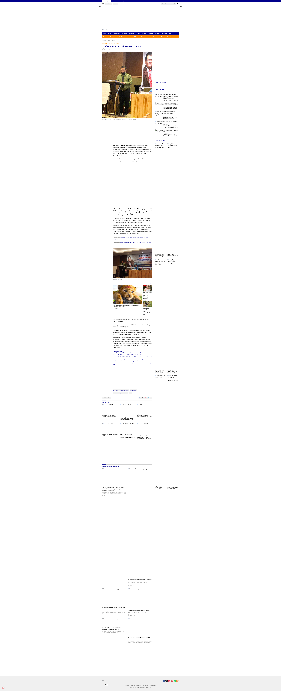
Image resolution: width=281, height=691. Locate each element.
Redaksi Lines (108, 49)
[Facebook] (164, 681)
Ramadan (105, 36)
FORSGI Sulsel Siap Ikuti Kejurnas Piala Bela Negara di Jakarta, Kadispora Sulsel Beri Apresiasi (109, 415)
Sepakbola (112, 36)
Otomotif (151, 33)
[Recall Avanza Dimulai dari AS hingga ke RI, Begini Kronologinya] (160, 314)
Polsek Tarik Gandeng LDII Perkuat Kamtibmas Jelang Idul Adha (110, 434)
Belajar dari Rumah (166, 36)
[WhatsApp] (175, 681)
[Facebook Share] (140, 398)
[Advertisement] (97, 27)
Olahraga (157, 33)
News (109, 33)
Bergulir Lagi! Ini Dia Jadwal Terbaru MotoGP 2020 (159, 487)
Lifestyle (144, 33)
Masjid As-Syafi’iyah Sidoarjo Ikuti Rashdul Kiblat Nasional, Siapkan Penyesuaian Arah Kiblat (127, 418)
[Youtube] (172, 681)
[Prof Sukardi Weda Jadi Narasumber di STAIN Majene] (140, 627)
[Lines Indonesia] (106, 29)
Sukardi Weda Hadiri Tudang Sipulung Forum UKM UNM (135, 242)
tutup (100, 6)
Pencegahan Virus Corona (153, 36)
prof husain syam (124, 390)
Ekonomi (124, 33)
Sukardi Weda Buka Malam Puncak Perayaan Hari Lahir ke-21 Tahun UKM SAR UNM (132, 363)
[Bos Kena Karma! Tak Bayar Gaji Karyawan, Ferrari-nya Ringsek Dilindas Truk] (173, 430)
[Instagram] (169, 681)
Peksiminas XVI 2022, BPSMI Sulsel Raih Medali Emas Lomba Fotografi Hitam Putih (132, 357)
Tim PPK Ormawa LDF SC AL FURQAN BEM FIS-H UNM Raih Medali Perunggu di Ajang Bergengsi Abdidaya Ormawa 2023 (113, 489)
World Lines (108, 3)
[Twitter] (166, 681)
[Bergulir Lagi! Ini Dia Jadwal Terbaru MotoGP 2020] (160, 430)
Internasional (117, 33)
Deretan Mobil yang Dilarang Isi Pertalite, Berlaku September (160, 255)
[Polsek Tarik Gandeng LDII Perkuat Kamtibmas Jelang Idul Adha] (110, 427)
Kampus (108, 43)
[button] (174, 4)
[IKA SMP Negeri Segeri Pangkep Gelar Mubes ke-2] (140, 523)
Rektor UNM (133, 390)
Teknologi (164, 33)
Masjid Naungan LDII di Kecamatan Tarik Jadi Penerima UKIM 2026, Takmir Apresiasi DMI (144, 437)
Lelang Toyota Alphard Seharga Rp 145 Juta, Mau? (172, 371)
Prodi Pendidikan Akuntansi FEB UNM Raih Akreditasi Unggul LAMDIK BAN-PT (112, 628)
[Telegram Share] (148, 398)
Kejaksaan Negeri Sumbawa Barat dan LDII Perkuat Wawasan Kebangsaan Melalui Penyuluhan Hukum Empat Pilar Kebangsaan (144, 415)
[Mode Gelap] (178, 4)
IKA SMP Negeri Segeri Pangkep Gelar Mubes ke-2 (140, 580)
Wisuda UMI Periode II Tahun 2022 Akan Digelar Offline (126, 361)
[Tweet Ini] (142, 398)
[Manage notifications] (3, 688)
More (170, 33)
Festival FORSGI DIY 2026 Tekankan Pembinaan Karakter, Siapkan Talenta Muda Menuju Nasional (127, 436)
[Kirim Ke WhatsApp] (151, 398)
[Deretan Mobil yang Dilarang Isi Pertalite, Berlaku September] (160, 198)
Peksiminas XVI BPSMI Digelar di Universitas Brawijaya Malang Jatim (129, 359)
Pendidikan (131, 33)
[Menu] (103, 4)
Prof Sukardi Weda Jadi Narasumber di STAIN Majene (139, 638)
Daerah (104, 43)
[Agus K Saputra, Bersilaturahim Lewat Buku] (140, 598)
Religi (138, 33)
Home (104, 33)
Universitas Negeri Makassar (120, 393)
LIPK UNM (115, 390)
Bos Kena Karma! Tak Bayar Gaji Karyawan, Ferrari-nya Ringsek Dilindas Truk (173, 487)
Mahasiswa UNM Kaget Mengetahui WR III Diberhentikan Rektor (128, 354)
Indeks (115, 3)
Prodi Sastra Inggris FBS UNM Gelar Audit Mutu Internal (113, 608)
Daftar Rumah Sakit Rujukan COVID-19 (127, 36)
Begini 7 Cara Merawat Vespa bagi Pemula (173, 255)
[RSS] (177, 681)
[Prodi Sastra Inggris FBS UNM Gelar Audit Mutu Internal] (114, 597)
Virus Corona (141, 36)
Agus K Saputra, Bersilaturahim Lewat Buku (139, 610)
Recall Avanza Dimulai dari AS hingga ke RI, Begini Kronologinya (160, 371)
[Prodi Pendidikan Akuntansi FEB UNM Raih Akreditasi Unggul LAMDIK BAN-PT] (114, 622)
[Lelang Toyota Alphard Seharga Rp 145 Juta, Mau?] (173, 314)
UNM (130, 393)
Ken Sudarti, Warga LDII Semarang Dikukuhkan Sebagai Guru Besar (129, 352)
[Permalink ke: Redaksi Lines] (103, 49)
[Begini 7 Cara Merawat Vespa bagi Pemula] (173, 198)
